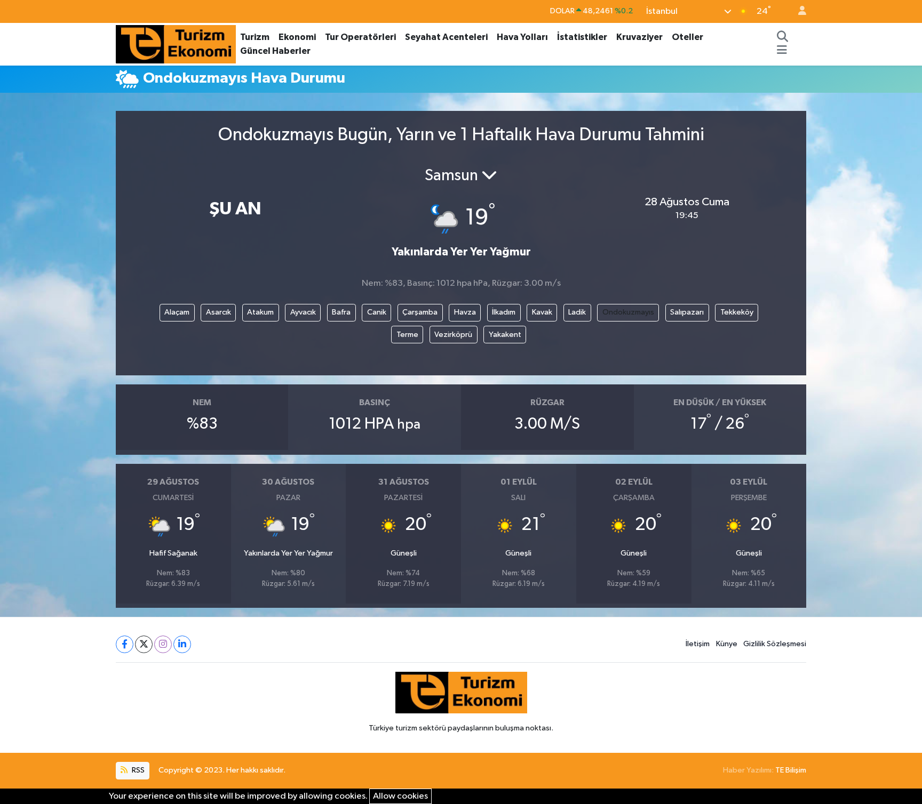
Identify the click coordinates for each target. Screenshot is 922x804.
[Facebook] (124, 644)
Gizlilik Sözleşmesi (774, 644)
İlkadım (503, 312)
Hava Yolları (522, 37)
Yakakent (505, 335)
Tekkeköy (736, 312)
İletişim (698, 644)
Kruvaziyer (639, 37)
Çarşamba (420, 312)
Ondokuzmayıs (628, 312)
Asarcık (218, 312)
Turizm (254, 37)
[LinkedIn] (182, 644)
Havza (465, 312)
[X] (144, 644)
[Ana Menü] (782, 51)
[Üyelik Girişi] (797, 11)
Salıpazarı (687, 312)
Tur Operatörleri (360, 37)
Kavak (542, 312)
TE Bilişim (790, 770)
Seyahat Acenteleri (446, 37)
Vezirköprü (453, 335)
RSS (137, 770)
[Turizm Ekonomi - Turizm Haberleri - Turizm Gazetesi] (176, 43)
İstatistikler (582, 37)
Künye (726, 644)
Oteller (687, 37)
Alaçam (176, 312)
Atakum (260, 312)
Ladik (577, 312)
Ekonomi (297, 37)
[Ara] (783, 37)
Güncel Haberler (275, 50)
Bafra (341, 312)
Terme (407, 335)
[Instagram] (163, 644)
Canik (376, 312)
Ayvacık (303, 312)
